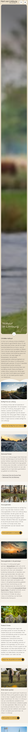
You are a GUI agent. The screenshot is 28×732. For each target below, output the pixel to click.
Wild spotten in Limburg (9, 718)
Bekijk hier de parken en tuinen (11, 659)
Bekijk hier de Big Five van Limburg (12, 425)
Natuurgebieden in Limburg (10, 532)
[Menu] (25, 2)
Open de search (21, 2)
